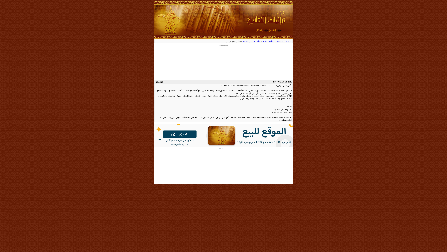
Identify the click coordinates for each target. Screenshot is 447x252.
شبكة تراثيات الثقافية (284, 41)
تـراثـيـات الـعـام (268, 41)
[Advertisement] (223, 63)
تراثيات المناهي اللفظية (252, 41)
